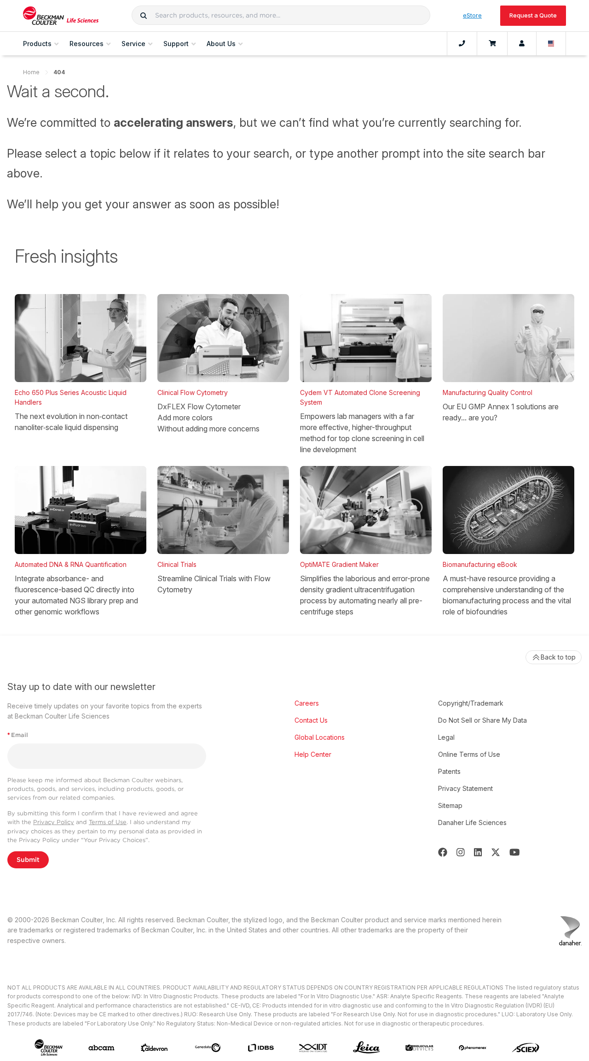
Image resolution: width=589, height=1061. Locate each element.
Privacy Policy (53, 822)
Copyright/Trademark (470, 703)
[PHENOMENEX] (472, 1047)
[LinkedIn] (478, 852)
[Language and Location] (551, 44)
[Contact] (462, 44)
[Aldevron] (154, 1048)
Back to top (558, 657)
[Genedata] (207, 1048)
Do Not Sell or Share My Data (482, 720)
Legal (446, 737)
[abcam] (101, 1048)
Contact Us (311, 720)
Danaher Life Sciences (472, 822)
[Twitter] (495, 852)
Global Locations (319, 737)
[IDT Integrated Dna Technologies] (313, 1048)
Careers (306, 703)
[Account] (522, 44)
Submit (28, 859)
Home (31, 72)
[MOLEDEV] (419, 1047)
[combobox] (281, 15)
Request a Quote (533, 15)
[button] (143, 15)
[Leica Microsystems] (366, 1047)
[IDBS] (260, 1048)
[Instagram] (460, 852)
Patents (449, 771)
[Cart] (492, 44)
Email (17, 734)
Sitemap (450, 805)
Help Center (312, 754)
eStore (472, 15)
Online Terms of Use (469, 754)
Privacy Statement (465, 788)
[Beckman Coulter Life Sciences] (60, 16)
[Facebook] (442, 852)
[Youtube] (514, 852)
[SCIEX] (525, 1048)
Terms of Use (108, 822)
